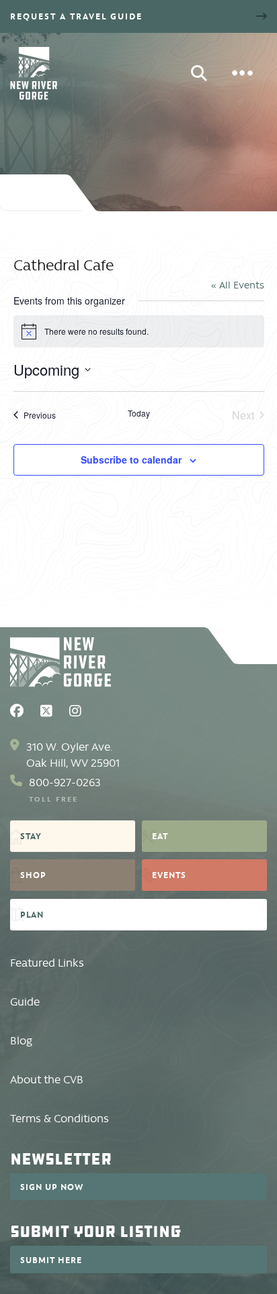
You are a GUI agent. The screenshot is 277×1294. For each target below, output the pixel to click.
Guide (25, 1001)
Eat (160, 835)
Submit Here (51, 1259)
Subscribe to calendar (131, 459)
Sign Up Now (51, 1186)
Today (139, 413)
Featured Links (47, 963)
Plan (32, 914)
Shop (33, 874)
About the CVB (46, 1079)
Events (169, 874)
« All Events (237, 285)
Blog (21, 1040)
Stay (31, 835)
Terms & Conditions (59, 1118)
